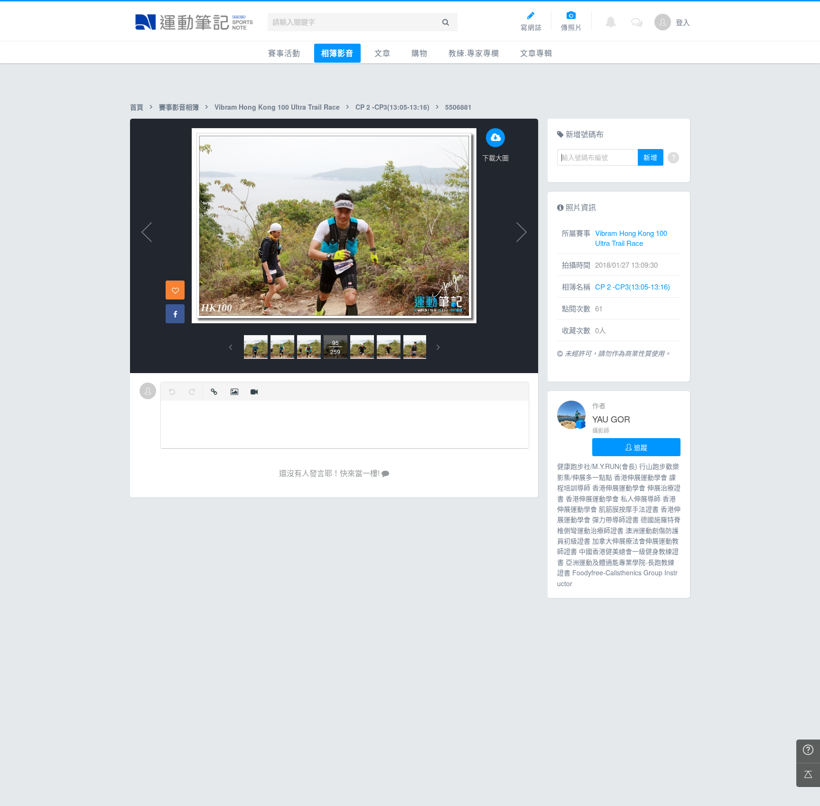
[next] (438, 347)
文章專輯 (536, 52)
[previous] (230, 347)
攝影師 (600, 430)
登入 (683, 22)
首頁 (136, 107)
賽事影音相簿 (179, 107)
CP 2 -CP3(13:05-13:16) (392, 107)
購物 (419, 52)
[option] (255, 347)
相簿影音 (337, 52)
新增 (650, 157)
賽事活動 (284, 52)
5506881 (458, 107)
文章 (382, 52)
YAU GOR (611, 418)
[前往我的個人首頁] (662, 22)
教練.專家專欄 (473, 52)
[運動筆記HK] (194, 22)
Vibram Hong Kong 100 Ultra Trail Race (277, 107)
